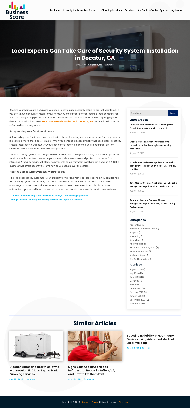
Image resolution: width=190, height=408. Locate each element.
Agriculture (177, 10)
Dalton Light (85, 65)
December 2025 (137, 299)
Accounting (135, 225)
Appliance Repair (138, 255)
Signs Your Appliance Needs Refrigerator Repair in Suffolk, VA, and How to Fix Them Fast (91, 370)
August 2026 (136, 269)
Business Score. (90, 402)
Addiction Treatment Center (143, 228)
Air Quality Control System (153, 10)
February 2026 (136, 292)
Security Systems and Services (80, 10)
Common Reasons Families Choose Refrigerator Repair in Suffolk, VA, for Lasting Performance (153, 203)
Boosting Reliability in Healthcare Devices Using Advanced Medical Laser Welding (150, 339)
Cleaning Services (111, 10)
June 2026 (135, 277)
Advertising (135, 236)
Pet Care (130, 10)
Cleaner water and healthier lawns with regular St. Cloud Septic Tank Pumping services (34, 370)
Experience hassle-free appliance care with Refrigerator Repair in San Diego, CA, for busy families (153, 166)
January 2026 (136, 296)
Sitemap (123, 402)
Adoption (134, 232)
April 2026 (134, 284)
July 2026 (134, 273)
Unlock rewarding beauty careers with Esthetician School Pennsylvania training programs (151, 145)
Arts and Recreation (139, 259)
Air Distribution (137, 243)
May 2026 (134, 281)
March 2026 (135, 288)
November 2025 (137, 303)
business (55, 10)
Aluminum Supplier (139, 251)
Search (173, 113)
